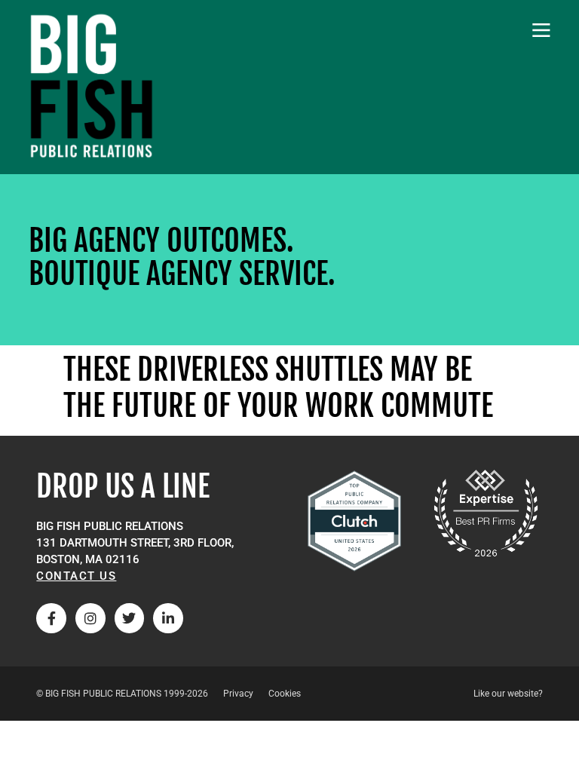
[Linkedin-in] (168, 618)
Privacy (238, 693)
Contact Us (76, 576)
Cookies (284, 693)
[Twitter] (130, 618)
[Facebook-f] (51, 618)
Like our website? (508, 693)
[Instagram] (90, 618)
